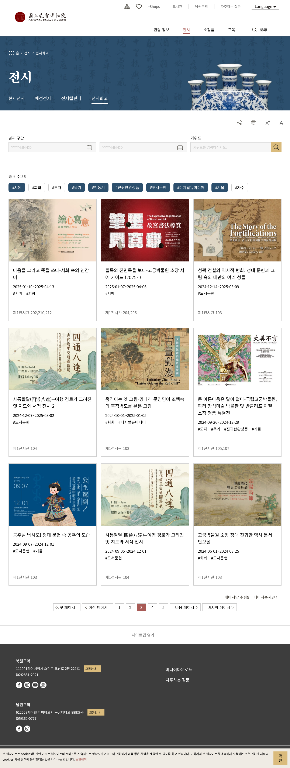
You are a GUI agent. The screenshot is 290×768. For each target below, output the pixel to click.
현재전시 (16, 98)
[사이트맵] (127, 6)
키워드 (195, 138)
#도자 (56, 187)
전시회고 (42, 52)
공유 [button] (239, 122)
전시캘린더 (71, 98)
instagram (27, 685)
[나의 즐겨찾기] (139, 6)
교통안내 (90, 668)
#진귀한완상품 (127, 187)
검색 (276, 147)
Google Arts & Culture (43, 685)
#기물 (219, 187)
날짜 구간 (16, 138)
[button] (253, 122)
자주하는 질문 (178, 680)
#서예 (16, 187)
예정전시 (43, 98)
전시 (27, 52)
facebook (19, 685)
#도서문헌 (158, 187)
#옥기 (76, 187)
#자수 (239, 187)
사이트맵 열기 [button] (143, 635)
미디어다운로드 (179, 669)
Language (263, 6)
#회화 (36, 187)
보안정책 (81, 759)
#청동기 (98, 187)
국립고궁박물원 (40, 17)
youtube (35, 685)
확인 (280, 758)
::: (119, 6)
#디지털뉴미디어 (190, 187)
